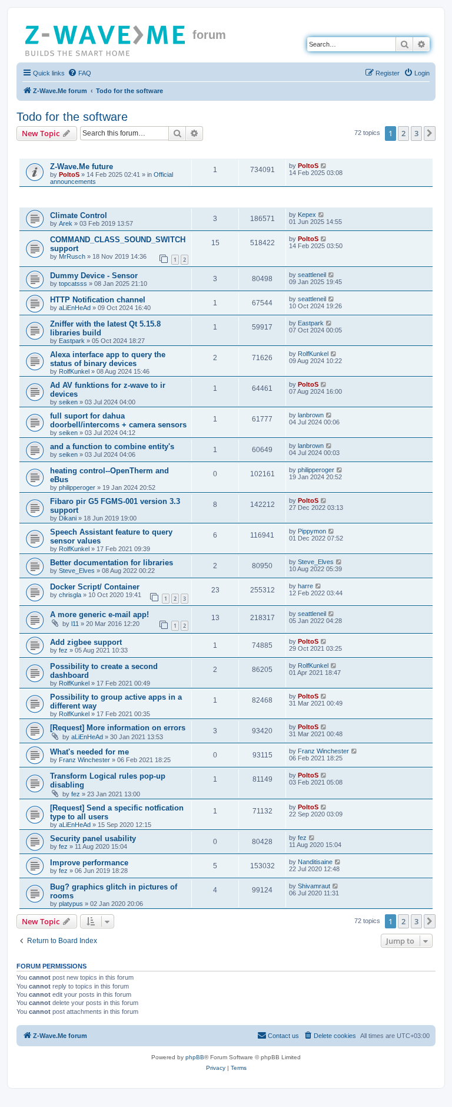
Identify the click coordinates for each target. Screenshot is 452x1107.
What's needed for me (89, 751)
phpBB (194, 1057)
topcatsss (73, 283)
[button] (430, 133)
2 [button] (403, 133)
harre (305, 585)
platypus (71, 903)
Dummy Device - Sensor (94, 275)
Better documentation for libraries (111, 562)
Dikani (68, 518)
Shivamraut (314, 885)
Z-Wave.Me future (81, 166)
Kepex (307, 214)
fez (63, 650)
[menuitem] (79, 73)
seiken (68, 402)
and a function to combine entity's (112, 446)
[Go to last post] (324, 165)
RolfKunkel (74, 371)
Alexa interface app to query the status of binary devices (107, 359)
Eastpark (72, 340)
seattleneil (312, 274)
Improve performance (89, 862)
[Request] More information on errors (117, 727)
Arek (65, 223)
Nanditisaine (315, 861)
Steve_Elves (77, 570)
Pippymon (312, 531)
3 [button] (416, 133)
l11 (75, 623)
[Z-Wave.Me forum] (105, 38)
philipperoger (77, 487)
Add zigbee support (86, 642)
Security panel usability (93, 838)
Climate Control (78, 215)
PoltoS (69, 174)
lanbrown (311, 415)
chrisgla (70, 594)
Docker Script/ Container (94, 586)
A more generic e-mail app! (99, 614)
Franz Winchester (84, 759)
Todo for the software (72, 116)
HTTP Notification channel (97, 299)
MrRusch (72, 256)
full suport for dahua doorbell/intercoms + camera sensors (118, 420)
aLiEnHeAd (75, 307)
